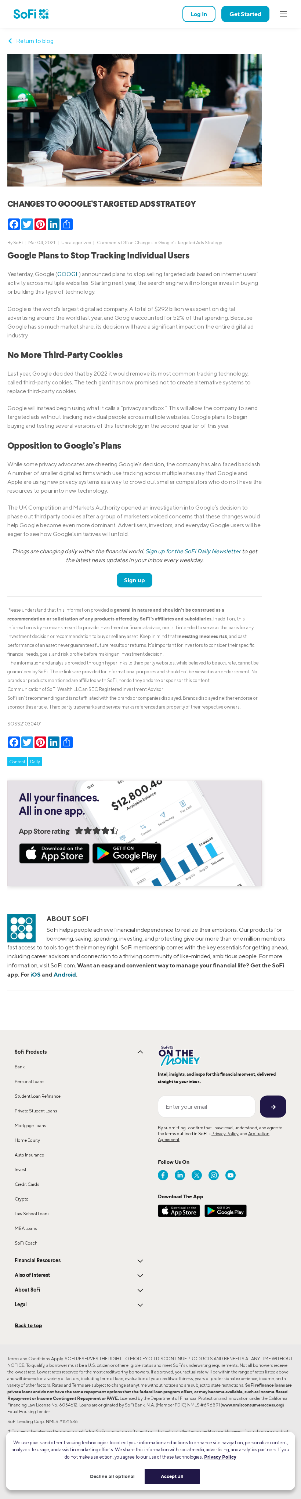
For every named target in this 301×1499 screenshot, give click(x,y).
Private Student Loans (36, 1111)
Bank (20, 1066)
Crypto (22, 1199)
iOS (35, 974)
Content (17, 761)
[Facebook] (163, 1175)
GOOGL (68, 274)
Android (65, 974)
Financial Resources (38, 1260)
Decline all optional (112, 1476)
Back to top (28, 1325)
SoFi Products (31, 1052)
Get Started (245, 14)
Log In (199, 14)
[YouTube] (230, 1175)
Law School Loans (32, 1213)
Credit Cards (27, 1184)
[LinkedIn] (180, 1175)
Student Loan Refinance (38, 1096)
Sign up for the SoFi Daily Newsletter (193, 551)
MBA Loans (26, 1228)
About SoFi (27, 1290)
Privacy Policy (224, 1133)
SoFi (18, 242)
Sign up (134, 580)
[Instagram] (213, 1175)
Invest (20, 1169)
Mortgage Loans (30, 1125)
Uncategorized (76, 242)
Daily (35, 761)
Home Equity (27, 1140)
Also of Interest (32, 1275)
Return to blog (35, 40)
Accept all (172, 1476)
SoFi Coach (26, 1243)
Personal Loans (29, 1081)
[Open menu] (283, 14)
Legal (21, 1304)
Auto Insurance (29, 1155)
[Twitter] (197, 1175)
